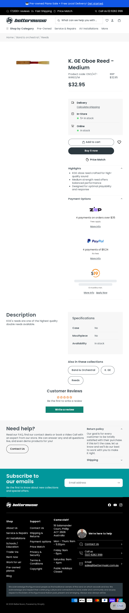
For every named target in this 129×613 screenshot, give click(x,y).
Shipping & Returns (36, 534)
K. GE (108, 370)
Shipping (92, 460)
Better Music (19, 604)
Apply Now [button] (101, 292)
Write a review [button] (64, 409)
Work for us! (13, 562)
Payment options (40, 541)
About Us (11, 528)
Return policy (95, 429)
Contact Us (17, 449)
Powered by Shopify (35, 604)
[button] (98, 107)
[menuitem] (20, 28)
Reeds (76, 380)
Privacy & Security (36, 553)
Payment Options (79, 199)
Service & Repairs (17, 533)
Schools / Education (12, 545)
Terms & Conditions (36, 562)
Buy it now (91, 150)
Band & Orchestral (83, 370)
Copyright (36, 569)
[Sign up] (118, 483)
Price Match (37, 547)
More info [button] (95, 226)
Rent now (12, 557)
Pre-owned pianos (13, 569)
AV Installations (15, 538)
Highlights (74, 168)
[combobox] (79, 20)
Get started (95, 3)
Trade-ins (12, 552)
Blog (9, 576)
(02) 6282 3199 (93, 555)
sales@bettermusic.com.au (102, 565)
